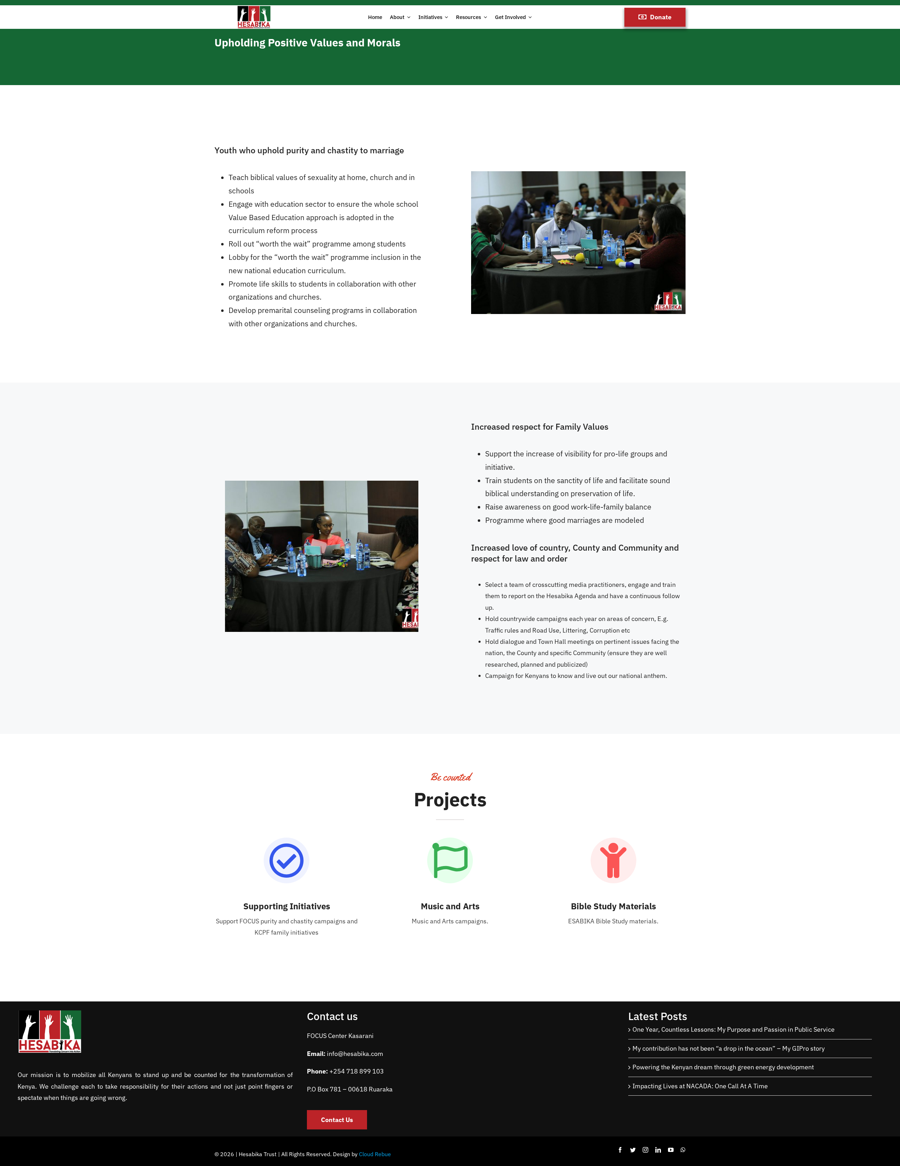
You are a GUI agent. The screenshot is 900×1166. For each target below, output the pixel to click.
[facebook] (620, 1150)
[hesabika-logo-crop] (254, 8)
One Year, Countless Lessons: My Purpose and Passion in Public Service (733, 1029)
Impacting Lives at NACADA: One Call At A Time (700, 1086)
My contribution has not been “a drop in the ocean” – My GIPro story (728, 1048)
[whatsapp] (683, 1150)
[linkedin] (658, 1150)
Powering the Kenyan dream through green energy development (723, 1067)
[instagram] (645, 1150)
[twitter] (633, 1150)
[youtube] (671, 1150)
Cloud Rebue (375, 1154)
